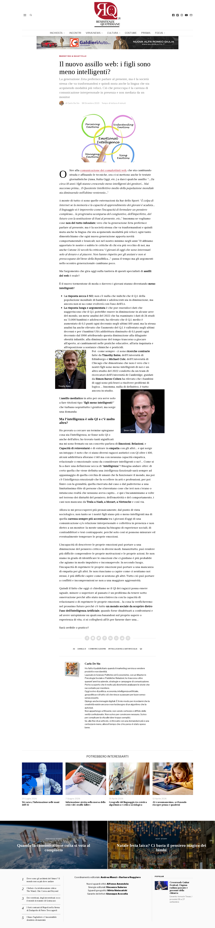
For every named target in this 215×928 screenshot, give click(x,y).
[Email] (191, 15)
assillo (81, 649)
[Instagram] (182, 15)
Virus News (93, 33)
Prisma (145, 33)
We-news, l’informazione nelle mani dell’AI (40, 803)
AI (74, 649)
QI (141, 649)
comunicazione (97, 649)
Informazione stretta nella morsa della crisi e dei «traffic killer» (85, 803)
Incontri (75, 33)
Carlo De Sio (74, 103)
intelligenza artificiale (122, 649)
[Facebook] (173, 15)
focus (159, 33)
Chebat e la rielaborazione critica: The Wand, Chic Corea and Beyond (42, 889)
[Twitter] (177, 15)
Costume (131, 33)
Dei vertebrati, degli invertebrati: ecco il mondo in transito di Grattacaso (43, 899)
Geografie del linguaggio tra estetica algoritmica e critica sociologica (128, 803)
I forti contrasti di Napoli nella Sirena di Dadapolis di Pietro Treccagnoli (43, 908)
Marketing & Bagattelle (73, 56)
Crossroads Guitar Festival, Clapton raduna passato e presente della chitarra (179, 887)
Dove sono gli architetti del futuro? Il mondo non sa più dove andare (43, 880)
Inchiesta (56, 33)
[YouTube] (186, 15)
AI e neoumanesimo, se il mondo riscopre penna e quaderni (169, 803)
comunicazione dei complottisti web (103, 170)
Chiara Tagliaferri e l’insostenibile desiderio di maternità (42, 918)
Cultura (112, 33)
